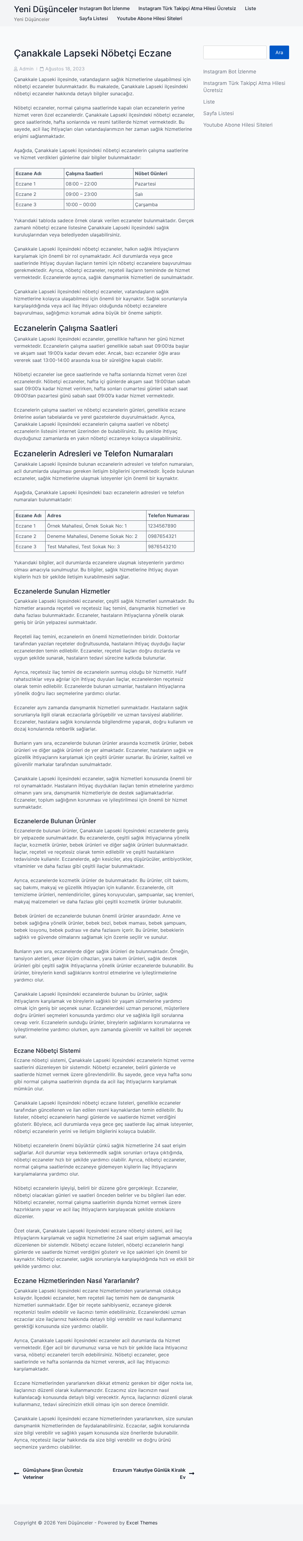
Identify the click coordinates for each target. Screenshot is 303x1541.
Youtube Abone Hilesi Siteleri (149, 18)
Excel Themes (141, 1523)
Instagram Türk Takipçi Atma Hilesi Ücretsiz (187, 8)
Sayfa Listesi (93, 18)
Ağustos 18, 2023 (65, 69)
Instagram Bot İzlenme (104, 8)
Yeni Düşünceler (46, 9)
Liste (250, 8)
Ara (279, 52)
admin (26, 69)
